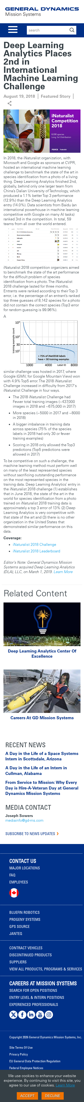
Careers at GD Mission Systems (42, 717)
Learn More (63, 571)
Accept (27, 1096)
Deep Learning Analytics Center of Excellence (42, 654)
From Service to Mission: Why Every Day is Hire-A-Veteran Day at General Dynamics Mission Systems (41, 788)
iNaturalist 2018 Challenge (34, 544)
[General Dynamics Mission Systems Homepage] (42, 14)
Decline (52, 1096)
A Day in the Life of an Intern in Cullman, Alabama (36, 770)
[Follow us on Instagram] (49, 1017)
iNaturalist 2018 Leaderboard (36, 551)
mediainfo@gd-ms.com (24, 820)
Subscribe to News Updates (30, 833)
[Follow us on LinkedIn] (31, 1017)
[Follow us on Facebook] (22, 1017)
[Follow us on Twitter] (13, 1017)
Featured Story (55, 96)
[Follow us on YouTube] (40, 1017)
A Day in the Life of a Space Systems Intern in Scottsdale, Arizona (41, 756)
